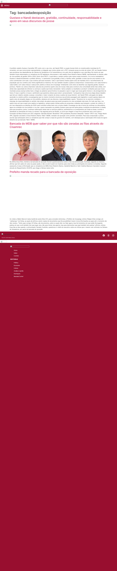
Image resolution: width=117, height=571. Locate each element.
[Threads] (108, 235)
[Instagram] (113, 235)
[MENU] (2, 5)
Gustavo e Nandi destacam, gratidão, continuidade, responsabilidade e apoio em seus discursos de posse (55, 19)
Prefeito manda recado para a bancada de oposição (43, 172)
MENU (6, 5)
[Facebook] (104, 235)
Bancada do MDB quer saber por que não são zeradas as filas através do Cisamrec (56, 125)
